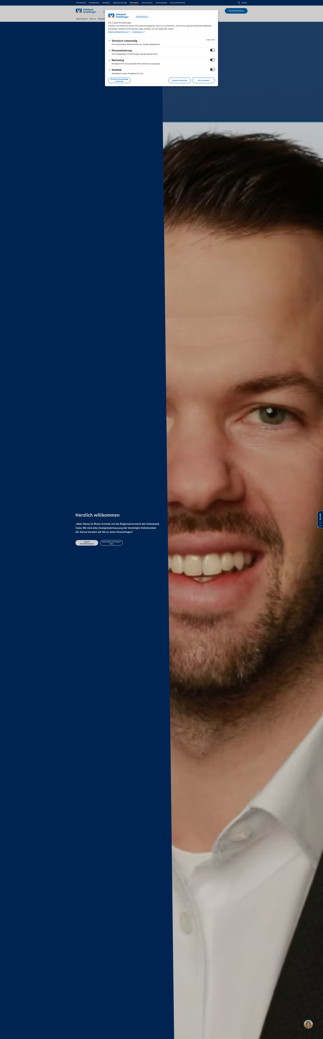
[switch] (212, 50)
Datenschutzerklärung (118, 32)
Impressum (137, 32)
